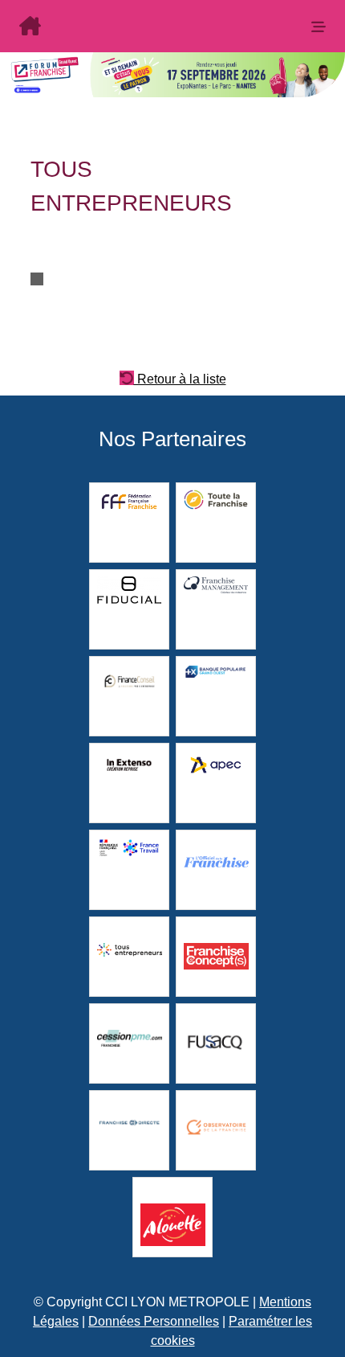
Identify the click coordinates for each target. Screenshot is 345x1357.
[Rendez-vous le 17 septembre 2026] (149, 28)
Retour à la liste (180, 377)
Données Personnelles (153, 1321)
